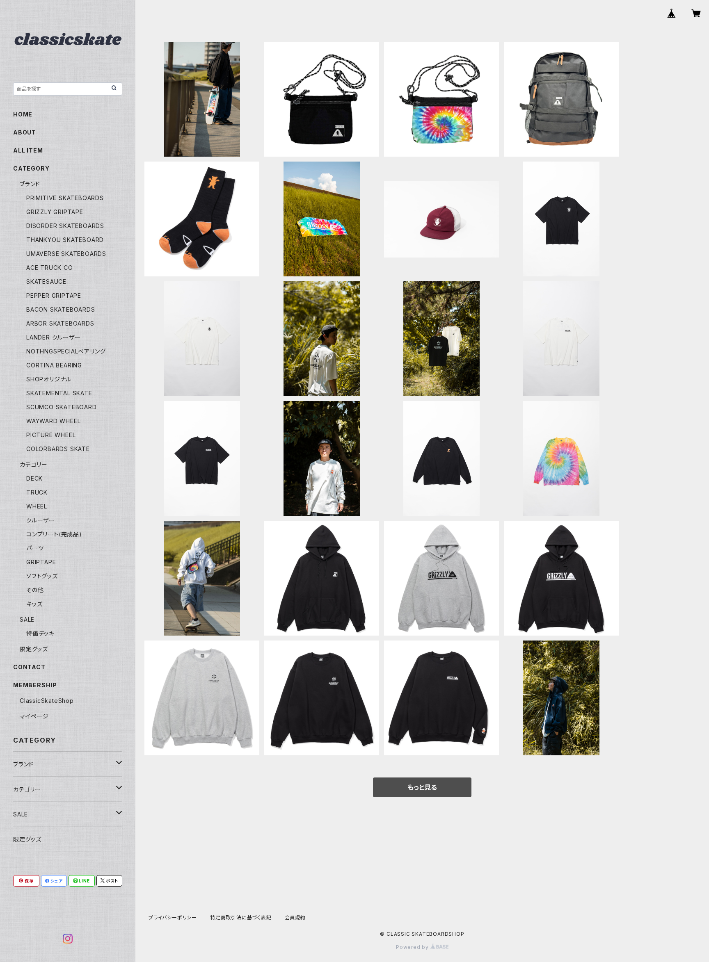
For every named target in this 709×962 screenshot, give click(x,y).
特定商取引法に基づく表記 (241, 917)
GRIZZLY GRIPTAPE (54, 211)
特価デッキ (40, 633)
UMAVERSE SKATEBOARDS (66, 253)
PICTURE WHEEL (50, 434)
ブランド (30, 183)
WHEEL (36, 506)
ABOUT (24, 132)
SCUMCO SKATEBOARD (61, 406)
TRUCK (37, 492)
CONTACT (29, 666)
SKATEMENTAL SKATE (59, 393)
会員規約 (295, 917)
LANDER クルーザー (53, 337)
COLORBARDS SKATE (58, 448)
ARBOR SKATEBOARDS (60, 323)
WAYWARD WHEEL (53, 420)
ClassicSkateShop (47, 700)
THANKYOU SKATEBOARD (65, 239)
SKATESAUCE (46, 281)
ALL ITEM (28, 150)
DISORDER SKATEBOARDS (65, 225)
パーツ (34, 548)
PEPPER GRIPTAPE (53, 295)
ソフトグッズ (42, 575)
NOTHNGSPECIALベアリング (65, 351)
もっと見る (422, 787)
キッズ (34, 603)
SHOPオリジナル (48, 379)
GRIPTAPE (41, 562)
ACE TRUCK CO (49, 267)
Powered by (413, 947)
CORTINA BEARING (54, 365)
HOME (22, 114)
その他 (34, 589)
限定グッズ (34, 648)
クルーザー (40, 520)
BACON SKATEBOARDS (60, 309)
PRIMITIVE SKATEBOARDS (65, 197)
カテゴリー (34, 464)
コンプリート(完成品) (54, 534)
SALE (27, 619)
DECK (34, 478)
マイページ (34, 716)
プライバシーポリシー (173, 917)
